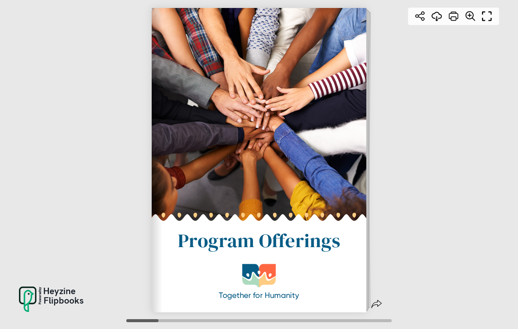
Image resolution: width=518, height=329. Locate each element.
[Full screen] (487, 16)
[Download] (437, 16)
